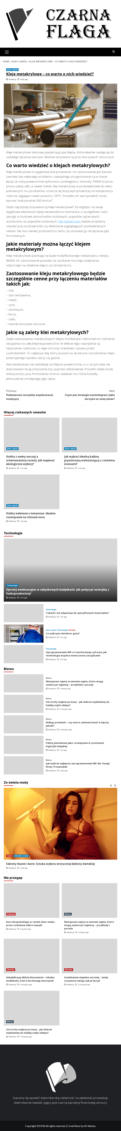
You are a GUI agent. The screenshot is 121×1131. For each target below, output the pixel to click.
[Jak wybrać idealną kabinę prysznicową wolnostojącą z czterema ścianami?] (89, 435)
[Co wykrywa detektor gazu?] (23, 634)
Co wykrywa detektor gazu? (63, 633)
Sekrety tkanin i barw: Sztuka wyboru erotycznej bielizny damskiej (50, 864)
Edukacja (11, 914)
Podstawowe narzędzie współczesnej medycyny (29, 394)
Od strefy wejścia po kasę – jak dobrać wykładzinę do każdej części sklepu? (29, 1031)
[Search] (114, 51)
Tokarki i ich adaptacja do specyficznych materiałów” (77, 612)
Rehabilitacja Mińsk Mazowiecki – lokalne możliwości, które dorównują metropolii (30, 979)
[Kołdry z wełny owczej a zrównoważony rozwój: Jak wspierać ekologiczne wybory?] (31, 435)
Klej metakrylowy (69, 221)
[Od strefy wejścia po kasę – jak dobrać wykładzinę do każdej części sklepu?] (23, 704)
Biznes (49, 678)
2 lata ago (63, 771)
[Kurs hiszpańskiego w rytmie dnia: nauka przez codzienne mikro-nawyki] (31, 900)
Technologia (12, 585)
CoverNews (73, 1125)
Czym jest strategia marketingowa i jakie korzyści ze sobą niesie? (90, 394)
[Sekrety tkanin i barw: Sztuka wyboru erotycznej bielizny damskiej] (60, 824)
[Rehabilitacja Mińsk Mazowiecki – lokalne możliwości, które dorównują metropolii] (31, 956)
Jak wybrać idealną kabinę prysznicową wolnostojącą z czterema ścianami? (89, 460)
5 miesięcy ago (65, 729)
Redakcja (12, 79)
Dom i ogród (12, 69)
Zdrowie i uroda (21, 856)
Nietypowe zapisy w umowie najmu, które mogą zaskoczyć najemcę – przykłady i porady (74, 683)
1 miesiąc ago (65, 688)
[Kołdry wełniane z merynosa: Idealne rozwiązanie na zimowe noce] (31, 491)
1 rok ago (23, 468)
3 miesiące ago (65, 709)
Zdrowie (71, 630)
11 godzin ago (25, 929)
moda (9, 856)
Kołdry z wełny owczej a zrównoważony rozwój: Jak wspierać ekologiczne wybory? (30, 460)
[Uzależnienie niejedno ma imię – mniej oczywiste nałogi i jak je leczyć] (89, 956)
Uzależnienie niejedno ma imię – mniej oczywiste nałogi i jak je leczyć (86, 979)
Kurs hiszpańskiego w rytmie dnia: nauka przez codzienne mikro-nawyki (30, 923)
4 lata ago (24, 79)
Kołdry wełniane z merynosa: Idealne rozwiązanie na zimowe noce (30, 515)
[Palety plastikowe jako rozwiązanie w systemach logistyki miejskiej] (23, 745)
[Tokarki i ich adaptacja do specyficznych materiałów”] (23, 613)
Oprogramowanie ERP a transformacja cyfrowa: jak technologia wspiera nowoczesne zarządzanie (76, 654)
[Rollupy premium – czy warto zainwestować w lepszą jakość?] (23, 724)
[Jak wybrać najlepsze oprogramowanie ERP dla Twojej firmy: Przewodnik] (23, 765)
